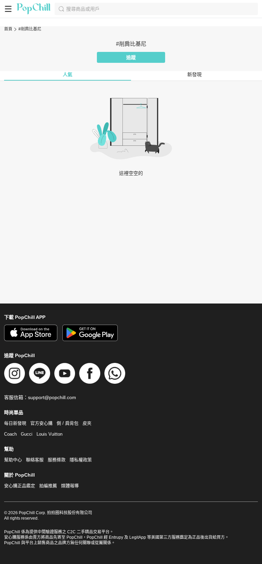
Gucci (26, 434)
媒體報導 (70, 485)
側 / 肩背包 (67, 423)
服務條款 (57, 459)
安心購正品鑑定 (19, 485)
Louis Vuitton (49, 434)
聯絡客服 (35, 459)
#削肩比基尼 (29, 29)
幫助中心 (13, 459)
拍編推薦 (48, 485)
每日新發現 (15, 423)
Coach (10, 434)
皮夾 (87, 423)
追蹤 (131, 57)
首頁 (8, 29)
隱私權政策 (81, 459)
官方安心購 (41, 423)
